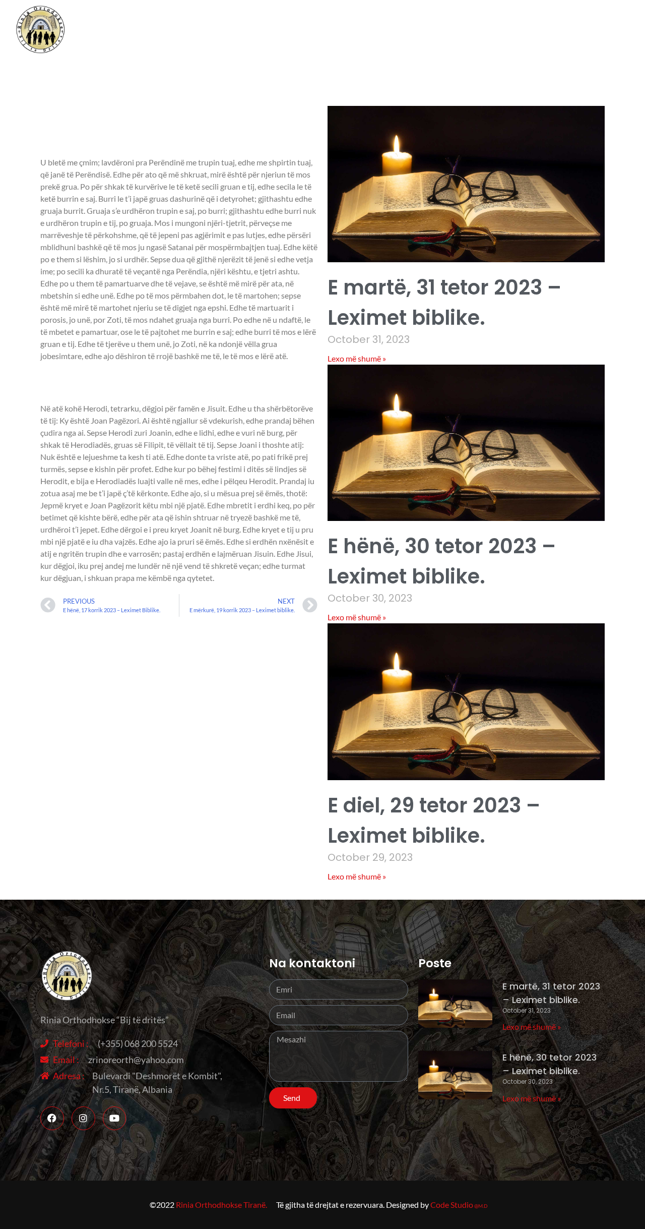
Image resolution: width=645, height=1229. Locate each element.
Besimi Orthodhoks (495, 30)
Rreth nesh (319, 30)
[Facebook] (52, 1118)
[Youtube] (114, 1118)
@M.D (481, 1206)
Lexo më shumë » (357, 358)
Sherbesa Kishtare (595, 30)
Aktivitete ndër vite (393, 30)
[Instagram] (83, 1118)
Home (272, 30)
